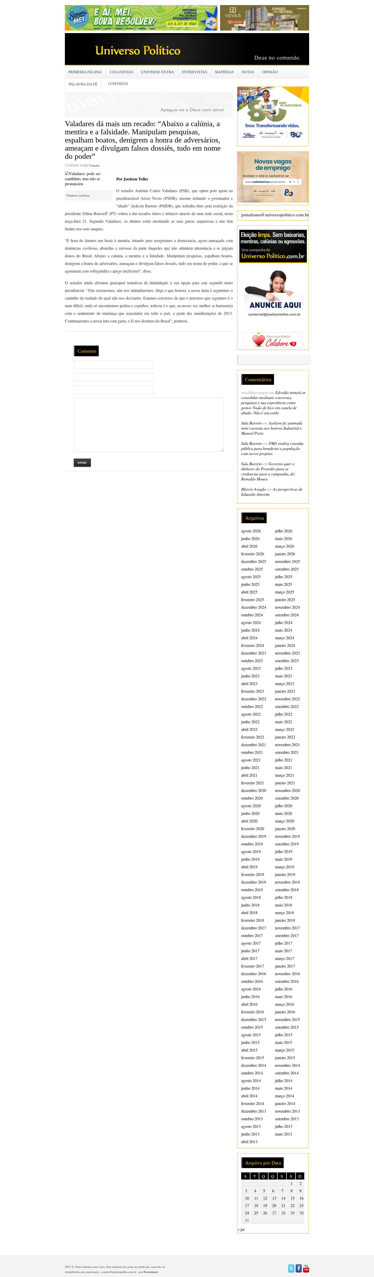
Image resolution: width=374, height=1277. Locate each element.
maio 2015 (283, 1042)
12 (265, 1198)
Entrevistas (194, 72)
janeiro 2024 (285, 645)
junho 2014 (250, 1088)
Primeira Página (85, 72)
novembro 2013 (287, 1111)
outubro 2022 (252, 706)
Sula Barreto (251, 422)
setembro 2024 (287, 614)
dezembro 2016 (253, 973)
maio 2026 (283, 538)
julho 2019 (283, 851)
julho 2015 (283, 1034)
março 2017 (284, 958)
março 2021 (284, 775)
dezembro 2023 (253, 653)
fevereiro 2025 (252, 599)
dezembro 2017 (253, 927)
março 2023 (284, 683)
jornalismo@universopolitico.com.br (275, 214)
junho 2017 (250, 950)
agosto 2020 (251, 805)
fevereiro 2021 (252, 782)
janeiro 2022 (285, 737)
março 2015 (284, 1050)
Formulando (151, 1272)
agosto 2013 (251, 1126)
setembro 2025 (287, 569)
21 (283, 1205)
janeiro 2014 (285, 1103)
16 (301, 1198)
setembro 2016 (287, 981)
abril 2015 (249, 1050)
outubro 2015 (252, 1027)
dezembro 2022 (253, 698)
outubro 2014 (252, 1072)
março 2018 (284, 912)
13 (274, 1198)
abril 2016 (249, 1004)
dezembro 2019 (253, 836)
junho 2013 (250, 1134)
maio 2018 (283, 904)
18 (256, 1205)
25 (256, 1212)
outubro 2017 (252, 935)
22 (293, 1205)
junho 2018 (250, 904)
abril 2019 (249, 866)
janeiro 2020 (285, 828)
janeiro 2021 (285, 782)
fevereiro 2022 (252, 737)
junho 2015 (250, 1042)
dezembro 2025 (253, 561)
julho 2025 (283, 576)
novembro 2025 (287, 561)
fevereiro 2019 (252, 874)
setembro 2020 (287, 798)
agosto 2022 (251, 714)
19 (265, 1205)
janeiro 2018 (285, 920)
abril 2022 (249, 729)
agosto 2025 (251, 576)
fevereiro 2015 (252, 1057)
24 (247, 1212)
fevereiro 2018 (252, 920)
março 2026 (284, 546)
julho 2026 (283, 530)
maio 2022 (283, 721)
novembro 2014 (287, 1065)
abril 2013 (249, 1141)
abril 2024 (249, 637)
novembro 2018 (287, 882)
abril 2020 (249, 821)
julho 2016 (283, 988)
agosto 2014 (251, 1080)
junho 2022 (250, 721)
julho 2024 (283, 622)
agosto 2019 (251, 851)
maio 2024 (283, 630)
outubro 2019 (252, 843)
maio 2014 (283, 1088)
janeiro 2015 (285, 1057)
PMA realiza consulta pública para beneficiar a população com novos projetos (272, 448)
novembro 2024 (287, 607)
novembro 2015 (287, 1019)
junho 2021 (250, 767)
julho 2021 (283, 759)
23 (301, 1205)
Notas (248, 72)
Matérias (224, 72)
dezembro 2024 (253, 607)
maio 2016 (283, 996)
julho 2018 (283, 897)
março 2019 (284, 866)
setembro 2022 (287, 706)
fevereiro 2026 (252, 553)
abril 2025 (249, 591)
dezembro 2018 (253, 882)
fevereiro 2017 (252, 966)
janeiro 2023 (285, 691)
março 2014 (284, 1095)
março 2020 (284, 821)
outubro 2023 (252, 660)
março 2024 (284, 637)
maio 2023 (283, 675)
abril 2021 (249, 775)
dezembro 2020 (253, 790)
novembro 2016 (287, 973)
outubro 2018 (252, 889)
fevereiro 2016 (252, 1011)
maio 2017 (283, 950)
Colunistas (121, 72)
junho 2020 (250, 813)
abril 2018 (249, 912)
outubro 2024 (252, 614)
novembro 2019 (287, 836)
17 (247, 1205)
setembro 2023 (287, 660)
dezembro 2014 (253, 1065)
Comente (94, 165)
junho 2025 (250, 584)
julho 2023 (283, 668)
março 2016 (284, 1004)
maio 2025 (283, 584)
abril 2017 (249, 958)
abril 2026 (249, 546)
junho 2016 (250, 996)
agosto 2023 (251, 668)
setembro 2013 (287, 1118)
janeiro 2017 (285, 966)
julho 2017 (283, 943)
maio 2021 (283, 767)
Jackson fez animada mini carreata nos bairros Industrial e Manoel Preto (271, 428)
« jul (240, 1229)
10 (247, 1198)
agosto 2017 (251, 943)
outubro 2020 (252, 798)
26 (265, 1212)
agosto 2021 (251, 759)
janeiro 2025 (285, 599)
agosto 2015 (251, 1034)
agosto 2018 (251, 897)
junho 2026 (250, 538)
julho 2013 (283, 1126)
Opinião (270, 72)
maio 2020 (283, 813)
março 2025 (284, 591)
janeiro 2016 (285, 1011)
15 (293, 1198)
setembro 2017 (287, 935)
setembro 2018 (287, 889)
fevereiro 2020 (252, 828)
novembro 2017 (287, 927)
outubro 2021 (252, 752)
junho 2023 (250, 675)
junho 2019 (250, 859)
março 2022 (284, 729)
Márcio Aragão (253, 489)
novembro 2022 (287, 698)
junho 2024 (250, 630)
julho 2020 (283, 805)
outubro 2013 (252, 1118)
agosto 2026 (251, 530)
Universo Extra (157, 72)
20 (274, 1205)
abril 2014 (249, 1095)
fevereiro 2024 (252, 645)
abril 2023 (249, 683)
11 (256, 1198)
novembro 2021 (287, 744)
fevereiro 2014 (252, 1103)
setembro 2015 (287, 1027)
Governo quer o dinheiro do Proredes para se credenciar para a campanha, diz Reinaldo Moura (268, 471)
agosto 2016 (251, 988)
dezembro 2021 (253, 744)
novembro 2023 (287, 653)
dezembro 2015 (253, 1019)
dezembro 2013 (253, 1111)
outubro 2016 (252, 981)
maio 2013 (283, 1134)
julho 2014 (283, 1080)
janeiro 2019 (285, 874)
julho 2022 (283, 714)
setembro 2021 (287, 752)
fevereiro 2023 (252, 691)
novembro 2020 (287, 790)
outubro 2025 (252, 569)
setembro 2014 (287, 1072)
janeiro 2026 (285, 553)
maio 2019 (283, 859)
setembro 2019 (287, 843)
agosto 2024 (251, 622)
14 (283, 1198)
